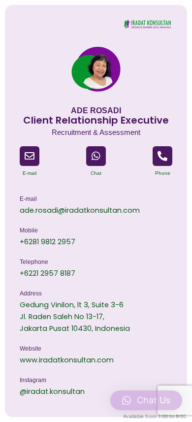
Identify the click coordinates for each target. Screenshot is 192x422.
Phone (162, 173)
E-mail (29, 173)
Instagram (33, 380)
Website (30, 348)
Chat (96, 173)
